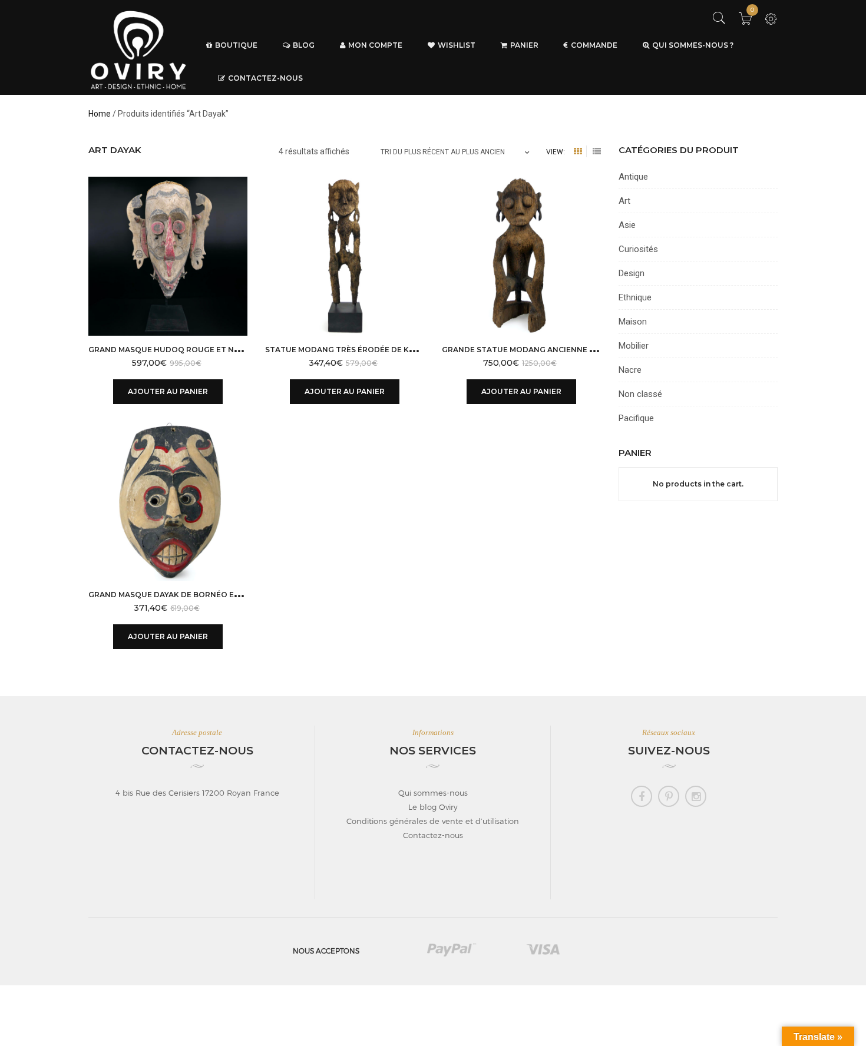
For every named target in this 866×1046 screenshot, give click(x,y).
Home (99, 113)
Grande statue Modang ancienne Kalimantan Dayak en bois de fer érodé (600, 349)
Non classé (640, 394)
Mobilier (634, 345)
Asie (627, 225)
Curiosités (638, 249)
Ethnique (635, 297)
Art (624, 201)
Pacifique (636, 418)
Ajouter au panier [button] (168, 391)
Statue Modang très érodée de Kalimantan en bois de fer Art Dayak (413, 349)
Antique (633, 176)
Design (631, 273)
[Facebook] (641, 796)
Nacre (630, 370)
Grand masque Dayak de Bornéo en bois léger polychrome (215, 594)
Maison (633, 321)
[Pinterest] (668, 796)
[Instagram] (695, 796)
